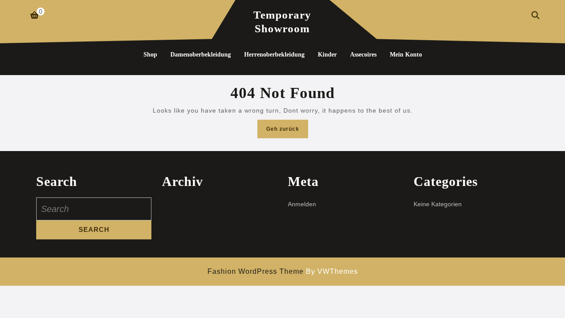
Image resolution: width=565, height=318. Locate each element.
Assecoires (363, 54)
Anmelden (302, 204)
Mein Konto (406, 54)
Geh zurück (287, 131)
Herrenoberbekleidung (274, 54)
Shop (150, 54)
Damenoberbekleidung (200, 54)
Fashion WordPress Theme (255, 271)
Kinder (327, 54)
